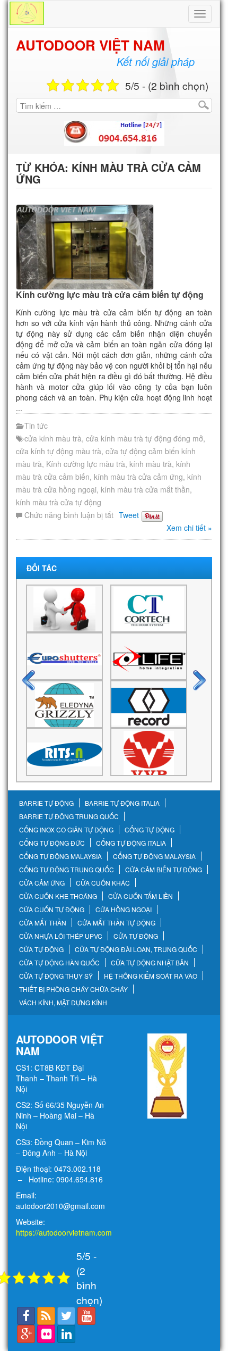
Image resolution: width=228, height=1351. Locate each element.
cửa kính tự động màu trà (58, 451)
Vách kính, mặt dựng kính (63, 1002)
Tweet (129, 515)
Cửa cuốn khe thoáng (58, 896)
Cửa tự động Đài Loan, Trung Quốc (136, 949)
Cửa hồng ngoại (123, 909)
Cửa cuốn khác (103, 883)
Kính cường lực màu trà (85, 463)
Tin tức (36, 425)
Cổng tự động (149, 829)
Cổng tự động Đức (52, 843)
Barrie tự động (46, 803)
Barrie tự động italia (122, 803)
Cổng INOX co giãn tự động (66, 829)
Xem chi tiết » (189, 527)
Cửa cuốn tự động (51, 909)
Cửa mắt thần (42, 923)
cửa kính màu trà (53, 438)
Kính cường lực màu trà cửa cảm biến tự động (110, 294)
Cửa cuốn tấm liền (140, 896)
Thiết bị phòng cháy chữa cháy (73, 989)
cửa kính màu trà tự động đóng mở (144, 438)
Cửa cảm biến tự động (163, 869)
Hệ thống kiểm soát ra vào (150, 976)
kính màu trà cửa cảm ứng (138, 476)
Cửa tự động (135, 936)
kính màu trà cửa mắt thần (145, 489)
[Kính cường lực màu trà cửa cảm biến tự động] (114, 247)
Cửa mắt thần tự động (116, 923)
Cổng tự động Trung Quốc (66, 869)
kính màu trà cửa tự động (58, 502)
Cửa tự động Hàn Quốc (59, 962)
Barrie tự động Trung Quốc (69, 816)
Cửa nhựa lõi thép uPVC (60, 936)
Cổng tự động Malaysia (60, 856)
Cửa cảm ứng (42, 883)
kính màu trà (150, 463)
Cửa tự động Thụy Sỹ (56, 976)
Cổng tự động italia (131, 843)
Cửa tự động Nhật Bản (150, 962)
